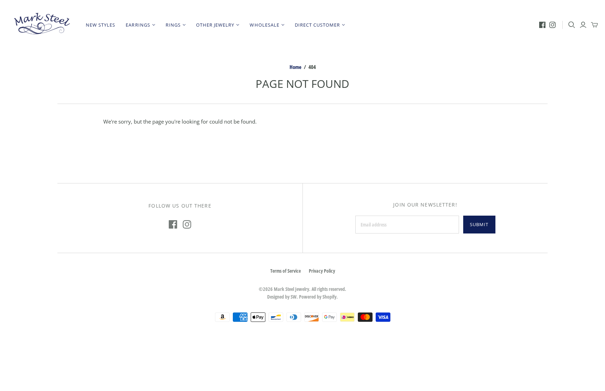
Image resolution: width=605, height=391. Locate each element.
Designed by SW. (282, 296)
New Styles (100, 25)
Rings (173, 25)
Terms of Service (285, 270)
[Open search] (571, 24)
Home (295, 66)
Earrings (138, 25)
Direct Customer (317, 25)
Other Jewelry (215, 25)
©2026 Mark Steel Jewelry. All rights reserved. (302, 289)
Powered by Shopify (317, 296)
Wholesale (264, 25)
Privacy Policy (322, 270)
